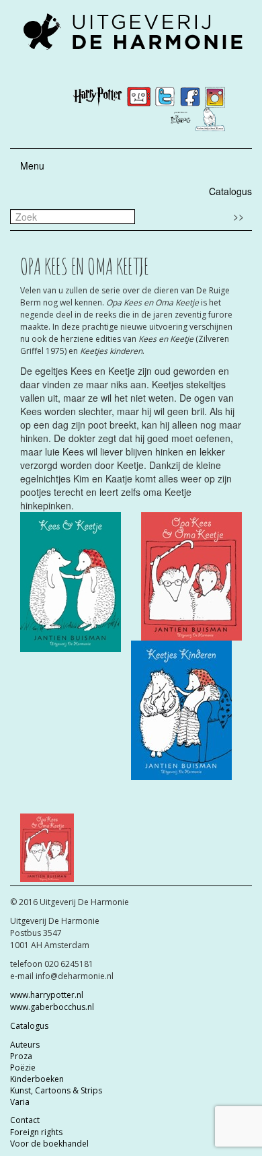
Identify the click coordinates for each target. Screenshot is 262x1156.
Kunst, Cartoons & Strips (56, 1090)
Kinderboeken (37, 1079)
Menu (32, 165)
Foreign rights (36, 1132)
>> (238, 216)
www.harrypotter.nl (46, 995)
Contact (25, 1120)
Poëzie (23, 1067)
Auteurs (25, 1044)
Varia (20, 1102)
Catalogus (230, 191)
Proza (21, 1056)
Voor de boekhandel (49, 1143)
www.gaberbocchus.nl (52, 1007)
